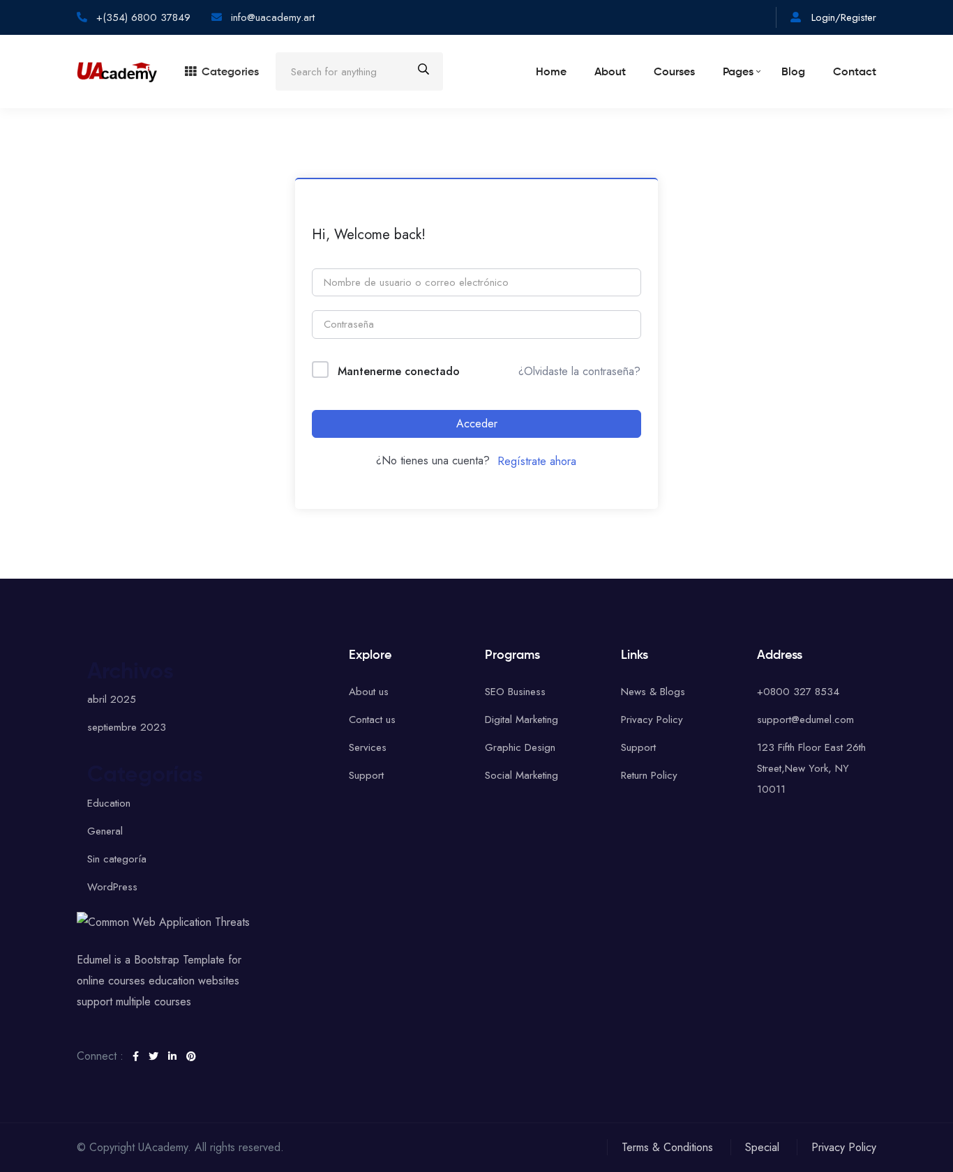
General (105, 831)
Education (108, 803)
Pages (738, 72)
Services (368, 747)
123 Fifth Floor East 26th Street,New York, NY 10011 (811, 768)
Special (762, 1147)
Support (366, 775)
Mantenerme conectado (399, 371)
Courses (674, 72)
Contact (854, 72)
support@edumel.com (805, 719)
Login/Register (842, 17)
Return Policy (649, 775)
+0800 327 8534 (798, 691)
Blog (793, 72)
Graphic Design (520, 747)
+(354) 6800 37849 (141, 17)
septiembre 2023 (126, 727)
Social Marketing (521, 775)
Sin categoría (117, 859)
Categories (230, 72)
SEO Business (515, 691)
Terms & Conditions (667, 1147)
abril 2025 (111, 699)
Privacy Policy (652, 719)
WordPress (112, 887)
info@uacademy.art (273, 17)
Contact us (372, 719)
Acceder (476, 424)
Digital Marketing (521, 719)
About (610, 72)
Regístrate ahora (536, 461)
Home (551, 72)
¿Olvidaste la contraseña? (579, 371)
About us (369, 691)
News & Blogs (653, 691)
